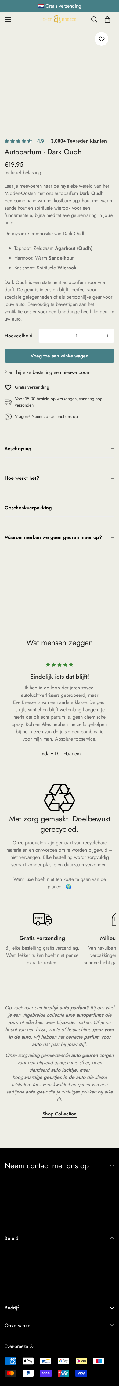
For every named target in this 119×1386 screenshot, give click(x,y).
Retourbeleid (18, 1260)
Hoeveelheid (18, 335)
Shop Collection (59, 1113)
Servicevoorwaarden (25, 1270)
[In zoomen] (98, 118)
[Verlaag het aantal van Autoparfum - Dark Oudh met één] (45, 336)
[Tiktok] (19, 1339)
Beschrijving (18, 448)
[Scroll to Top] (108, 1354)
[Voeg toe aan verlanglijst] (101, 39)
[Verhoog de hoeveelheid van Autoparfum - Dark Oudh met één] (107, 336)
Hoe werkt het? (22, 478)
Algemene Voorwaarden (29, 1291)
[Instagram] (7, 1339)
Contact (12, 1350)
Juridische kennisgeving (28, 1280)
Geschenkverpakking (28, 507)
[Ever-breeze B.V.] (59, 19)
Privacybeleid (18, 1249)
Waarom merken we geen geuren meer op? (53, 537)
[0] (107, 20)
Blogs (10, 1360)
